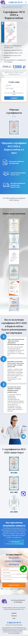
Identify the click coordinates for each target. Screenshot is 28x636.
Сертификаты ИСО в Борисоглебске (14, 6)
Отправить (14, 98)
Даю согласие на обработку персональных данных (14, 93)
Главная (3, 6)
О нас (14, 618)
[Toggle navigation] (26, 2)
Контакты (14, 615)
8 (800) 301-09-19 (14, 622)
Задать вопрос (14, 585)
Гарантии (14, 613)
